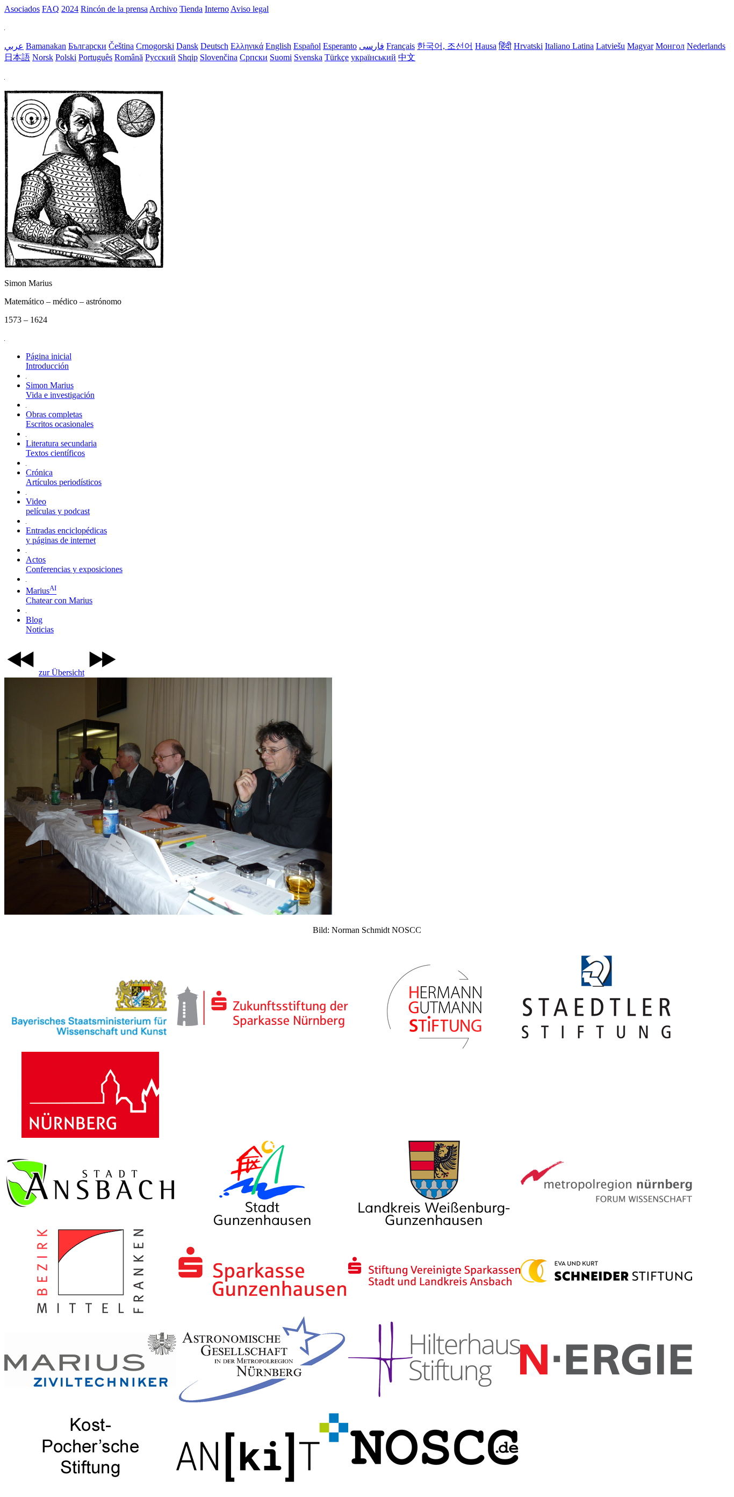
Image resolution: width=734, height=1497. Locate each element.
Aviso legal (250, 8)
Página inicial (48, 361)
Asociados (22, 8)
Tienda (191, 8)
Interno (217, 8)
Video (58, 506)
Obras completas (59, 419)
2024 (69, 8)
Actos (74, 564)
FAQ (50, 8)
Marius (59, 595)
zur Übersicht (61, 672)
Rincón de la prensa (114, 8)
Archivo (163, 8)
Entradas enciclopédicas (66, 535)
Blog (40, 624)
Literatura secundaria (61, 448)
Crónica (64, 477)
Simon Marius (60, 390)
